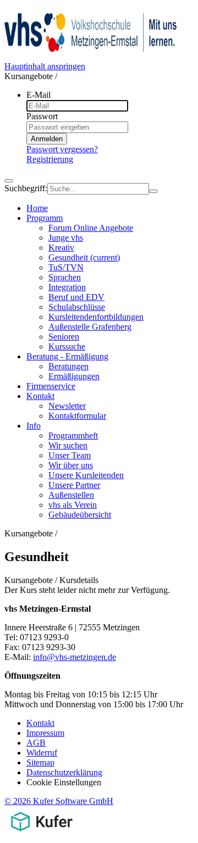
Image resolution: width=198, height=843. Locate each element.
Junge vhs (65, 237)
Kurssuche (66, 346)
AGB (36, 742)
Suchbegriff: (25, 188)
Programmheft (73, 435)
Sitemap (40, 762)
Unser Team (69, 455)
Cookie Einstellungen (63, 782)
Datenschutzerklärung (64, 772)
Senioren (63, 336)
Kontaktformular (77, 415)
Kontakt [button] (40, 396)
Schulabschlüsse (76, 307)
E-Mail (38, 94)
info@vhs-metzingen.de (74, 657)
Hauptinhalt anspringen (44, 66)
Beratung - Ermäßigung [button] (67, 356)
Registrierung (49, 159)
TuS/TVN (66, 267)
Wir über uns (70, 465)
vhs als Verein (72, 504)
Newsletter (67, 406)
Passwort (42, 116)
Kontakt (40, 723)
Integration (67, 287)
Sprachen (64, 277)
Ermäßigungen (74, 376)
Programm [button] (44, 218)
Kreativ (61, 247)
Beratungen (68, 366)
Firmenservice (50, 386)
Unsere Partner (74, 485)
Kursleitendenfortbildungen (96, 316)
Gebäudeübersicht (79, 514)
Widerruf (41, 752)
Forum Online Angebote (90, 227)
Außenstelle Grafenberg (89, 326)
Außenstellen (71, 495)
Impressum (45, 732)
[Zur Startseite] (91, 56)
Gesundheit (84, 257)
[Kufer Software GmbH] (41, 833)
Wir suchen (67, 445)
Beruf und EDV (76, 297)
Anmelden (47, 139)
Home (37, 208)
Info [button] (33, 425)
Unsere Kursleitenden (86, 475)
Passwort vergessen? (62, 149)
